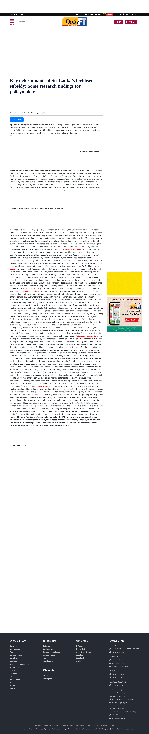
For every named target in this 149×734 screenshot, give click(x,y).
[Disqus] (56, 538)
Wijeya (12, 682)
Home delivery (82, 649)
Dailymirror (14, 646)
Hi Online (13, 673)
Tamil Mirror (15, 658)
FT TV (119, 22)
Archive (79, 661)
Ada (11, 652)
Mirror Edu (14, 667)
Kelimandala (15, 679)
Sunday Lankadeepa (51, 652)
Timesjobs (47, 679)
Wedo (12, 685)
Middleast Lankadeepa (19, 664)
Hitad (45, 676)
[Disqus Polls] (57, 477)
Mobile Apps (81, 655)
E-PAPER (130, 22)
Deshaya (13, 661)
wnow (12, 688)
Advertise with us (83, 652)
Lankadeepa (15, 649)
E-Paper (79, 646)
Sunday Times (16, 655)
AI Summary (16, 119)
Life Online (14, 670)
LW (11, 676)
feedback (80, 658)
